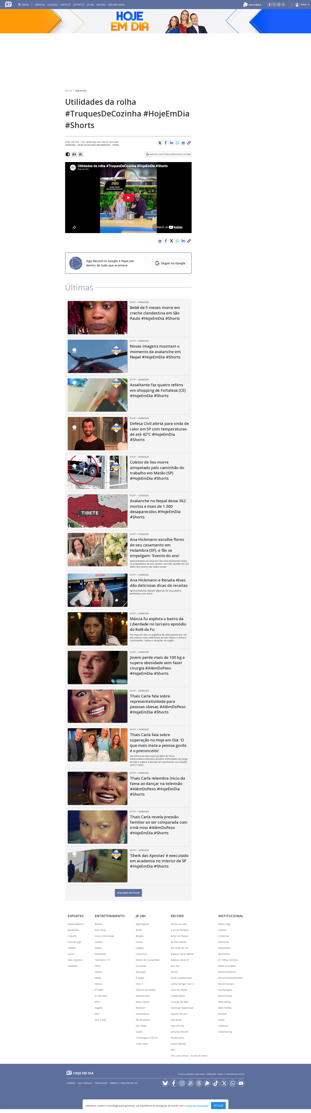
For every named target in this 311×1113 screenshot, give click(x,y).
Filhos (98, 965)
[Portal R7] (8, 4)
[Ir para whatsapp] (232, 1083)
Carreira (222, 930)
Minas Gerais (142, 1001)
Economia (141, 965)
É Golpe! (140, 977)
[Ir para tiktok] (215, 1083)
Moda (98, 977)
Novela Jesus (177, 1037)
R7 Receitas (101, 995)
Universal (223, 1025)
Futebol (72, 947)
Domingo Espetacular (182, 1007)
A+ (74, 154)
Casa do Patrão (179, 989)
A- (80, 154)
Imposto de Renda (145, 989)
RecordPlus (224, 953)
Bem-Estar (100, 930)
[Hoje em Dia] (155, 21)
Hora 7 (139, 983)
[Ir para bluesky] (165, 1083)
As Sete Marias (178, 941)
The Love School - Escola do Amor (189, 1055)
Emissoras (223, 941)
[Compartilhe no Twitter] (160, 143)
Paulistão (72, 965)
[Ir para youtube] (241, 1083)
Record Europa (226, 983)
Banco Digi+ (224, 924)
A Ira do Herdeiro (180, 930)
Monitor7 (140, 1007)
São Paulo (141, 1025)
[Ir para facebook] (270, 4)
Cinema (99, 941)
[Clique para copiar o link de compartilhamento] (189, 143)
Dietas (98, 947)
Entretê (65, 4)
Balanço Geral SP (180, 959)
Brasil (139, 930)
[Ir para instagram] (279, 4)
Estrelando (100, 953)
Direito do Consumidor (148, 959)
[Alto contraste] (67, 154)
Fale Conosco (85, 1083)
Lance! (71, 953)
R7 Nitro (99, 989)
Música (98, 983)
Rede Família (225, 1007)
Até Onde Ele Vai (179, 947)
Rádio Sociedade (227, 965)
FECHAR (218, 1105)
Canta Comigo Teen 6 (182, 983)
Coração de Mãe (179, 1001)
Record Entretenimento (230, 977)
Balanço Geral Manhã (182, 953)
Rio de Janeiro (143, 1019)
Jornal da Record (179, 1031)
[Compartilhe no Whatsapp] (177, 143)
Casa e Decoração (104, 936)
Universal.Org (225, 1031)
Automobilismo (76, 924)
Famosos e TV (102, 959)
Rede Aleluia (224, 1001)
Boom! (174, 971)
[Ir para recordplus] (207, 1083)
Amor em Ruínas (179, 936)
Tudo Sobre (142, 1043)
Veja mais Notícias (128, 892)
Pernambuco (142, 1013)
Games (98, 971)
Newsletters (224, 947)
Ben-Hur (175, 965)
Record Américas (227, 971)
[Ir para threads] (198, 1083)
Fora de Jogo (74, 941)
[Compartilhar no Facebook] (165, 143)
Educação (141, 971)
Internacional (142, 995)
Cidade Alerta (178, 995)
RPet (97, 1001)
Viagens (99, 1007)
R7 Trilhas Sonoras (228, 959)
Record (101, 4)
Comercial (223, 936)
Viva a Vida (100, 1019)
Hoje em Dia (80, 90)
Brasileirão (73, 930)
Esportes (78, 4)
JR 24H (90, 4)
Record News (116, 4)
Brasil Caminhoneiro (181, 977)
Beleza (98, 924)
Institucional (230, 916)
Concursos (141, 953)
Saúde (139, 1031)
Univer (221, 1019)
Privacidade (101, 1083)
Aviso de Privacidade (197, 1105)
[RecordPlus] (252, 4)
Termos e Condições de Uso (124, 1083)
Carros (139, 941)
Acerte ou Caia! (179, 924)
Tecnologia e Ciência (146, 1037)
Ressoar (222, 1013)
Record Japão (225, 989)
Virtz (97, 1013)
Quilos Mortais (178, 1043)
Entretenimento (110, 916)
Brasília (40, 4)
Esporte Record (179, 1013)
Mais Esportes (75, 959)
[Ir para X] (274, 4)
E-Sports (72, 936)
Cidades (140, 947)
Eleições (52, 4)
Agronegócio (142, 924)
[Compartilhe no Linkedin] (171, 143)
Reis (173, 1049)
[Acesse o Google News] (183, 143)
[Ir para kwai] (190, 1083)
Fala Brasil (176, 1019)
